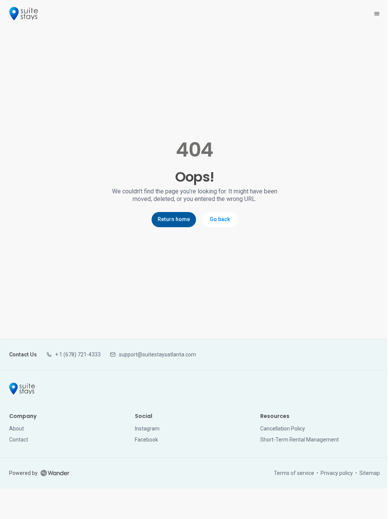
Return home (174, 219)
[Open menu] (376, 13)
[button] (73, 354)
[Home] (22, 389)
